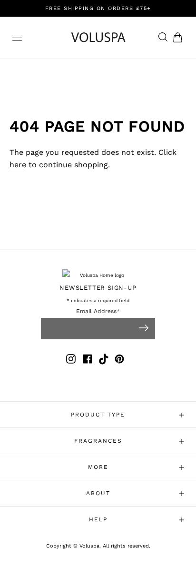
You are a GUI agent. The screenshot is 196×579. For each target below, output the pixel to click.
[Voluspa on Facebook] (87, 360)
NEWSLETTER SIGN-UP (97, 287)
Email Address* (98, 311)
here (18, 164)
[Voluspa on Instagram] (71, 360)
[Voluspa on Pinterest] (119, 360)
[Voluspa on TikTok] (104, 360)
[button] (179, 37)
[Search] (160, 37)
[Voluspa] (98, 37)
